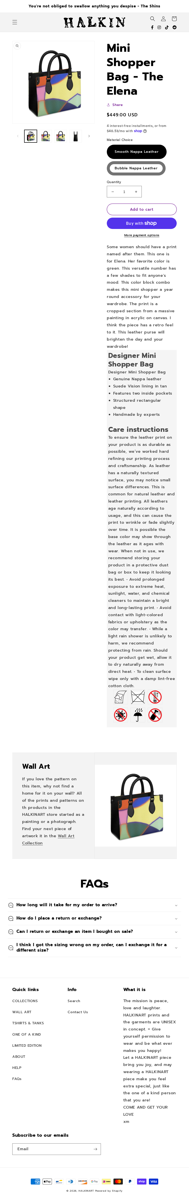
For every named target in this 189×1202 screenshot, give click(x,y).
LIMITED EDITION (27, 1045)
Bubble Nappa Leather (136, 168)
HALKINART (86, 1191)
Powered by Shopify (109, 1191)
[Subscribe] (95, 1149)
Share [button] (117, 104)
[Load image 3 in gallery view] (60, 136)
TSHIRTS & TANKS (28, 1023)
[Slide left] (17, 136)
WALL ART (22, 1012)
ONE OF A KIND (26, 1034)
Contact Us (78, 1012)
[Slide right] (89, 136)
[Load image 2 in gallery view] (45, 136)
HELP (16, 1067)
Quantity (114, 182)
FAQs (16, 1078)
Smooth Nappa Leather (137, 151)
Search (74, 1001)
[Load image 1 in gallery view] (30, 136)
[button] (14, 22)
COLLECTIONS (25, 1001)
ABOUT (18, 1056)
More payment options (141, 235)
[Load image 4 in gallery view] (75, 136)
